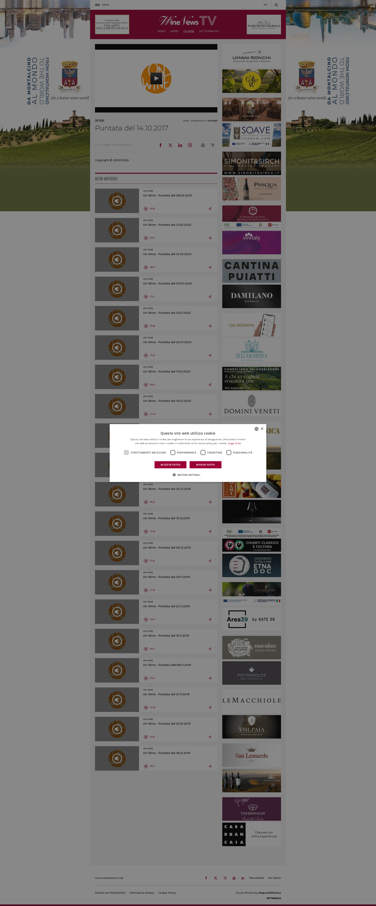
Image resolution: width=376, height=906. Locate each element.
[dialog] (188, 453)
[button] (188, 474)
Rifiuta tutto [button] (205, 464)
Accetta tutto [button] (170, 464)
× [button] (261, 428)
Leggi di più (234, 443)
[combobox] (256, 429)
